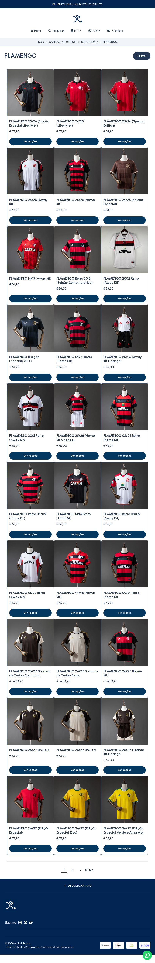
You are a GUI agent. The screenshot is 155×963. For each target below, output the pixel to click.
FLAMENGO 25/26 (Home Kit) (75, 202)
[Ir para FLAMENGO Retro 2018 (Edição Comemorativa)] (77, 249)
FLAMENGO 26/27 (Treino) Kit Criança (123, 752)
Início (41, 42)
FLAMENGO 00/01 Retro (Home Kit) (121, 595)
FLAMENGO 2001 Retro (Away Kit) (26, 437)
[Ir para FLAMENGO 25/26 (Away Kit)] (30, 171)
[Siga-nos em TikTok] (31, 922)
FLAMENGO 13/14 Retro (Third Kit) (73, 516)
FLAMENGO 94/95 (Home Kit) (75, 595)
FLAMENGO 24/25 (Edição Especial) (123, 202)
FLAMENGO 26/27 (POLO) (29, 750)
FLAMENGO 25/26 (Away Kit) (28, 202)
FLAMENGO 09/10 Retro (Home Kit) (74, 359)
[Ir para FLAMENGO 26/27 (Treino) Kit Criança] (124, 721)
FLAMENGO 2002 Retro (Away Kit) (121, 280)
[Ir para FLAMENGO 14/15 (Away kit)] (30, 249)
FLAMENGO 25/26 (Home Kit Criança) (75, 437)
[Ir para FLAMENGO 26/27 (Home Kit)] (124, 642)
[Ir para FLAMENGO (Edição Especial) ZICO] (30, 328)
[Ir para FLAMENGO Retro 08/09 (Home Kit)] (30, 485)
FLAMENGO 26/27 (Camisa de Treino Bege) (77, 673)
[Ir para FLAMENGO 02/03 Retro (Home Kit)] (124, 407)
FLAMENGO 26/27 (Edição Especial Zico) (76, 830)
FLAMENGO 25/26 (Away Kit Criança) (122, 359)
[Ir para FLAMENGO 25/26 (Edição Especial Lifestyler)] (30, 92)
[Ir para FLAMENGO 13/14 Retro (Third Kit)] (77, 485)
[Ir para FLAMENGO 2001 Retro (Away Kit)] (30, 407)
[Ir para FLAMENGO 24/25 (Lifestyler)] (77, 92)
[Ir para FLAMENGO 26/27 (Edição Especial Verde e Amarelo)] (124, 799)
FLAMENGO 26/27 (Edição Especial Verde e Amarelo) (123, 830)
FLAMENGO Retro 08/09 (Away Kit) (121, 516)
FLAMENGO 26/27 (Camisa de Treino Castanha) (30, 673)
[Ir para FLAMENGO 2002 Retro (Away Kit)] (124, 249)
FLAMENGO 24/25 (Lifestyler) (70, 123)
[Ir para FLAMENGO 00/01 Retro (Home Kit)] (124, 564)
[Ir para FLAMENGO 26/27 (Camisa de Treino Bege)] (77, 642)
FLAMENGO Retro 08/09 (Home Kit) (27, 516)
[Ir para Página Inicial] (77, 18)
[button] (141, 56)
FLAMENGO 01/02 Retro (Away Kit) (27, 595)
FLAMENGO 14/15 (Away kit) (30, 278)
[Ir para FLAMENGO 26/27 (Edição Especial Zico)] (77, 799)
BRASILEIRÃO (89, 42)
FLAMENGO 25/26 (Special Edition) (123, 123)
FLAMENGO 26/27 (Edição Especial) (29, 830)
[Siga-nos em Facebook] (25, 922)
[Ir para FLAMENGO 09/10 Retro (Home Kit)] (77, 328)
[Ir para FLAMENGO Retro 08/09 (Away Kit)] (124, 485)
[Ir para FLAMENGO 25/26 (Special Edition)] (124, 92)
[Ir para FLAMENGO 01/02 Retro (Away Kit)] (30, 564)
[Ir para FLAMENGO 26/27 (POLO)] (30, 721)
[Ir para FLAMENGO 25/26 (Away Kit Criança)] (124, 328)
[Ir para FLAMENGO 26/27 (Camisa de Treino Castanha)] (30, 642)
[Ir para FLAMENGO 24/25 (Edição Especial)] (124, 171)
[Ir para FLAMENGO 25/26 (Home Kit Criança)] (77, 407)
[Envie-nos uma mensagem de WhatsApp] (147, 955)
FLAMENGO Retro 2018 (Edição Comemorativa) (74, 280)
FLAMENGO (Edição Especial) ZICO (24, 359)
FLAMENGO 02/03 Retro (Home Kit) (121, 437)
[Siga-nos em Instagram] (20, 922)
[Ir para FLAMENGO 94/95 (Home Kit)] (77, 564)
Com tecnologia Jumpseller (56, 946)
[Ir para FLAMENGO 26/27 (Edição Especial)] (30, 799)
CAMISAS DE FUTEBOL (62, 42)
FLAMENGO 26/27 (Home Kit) (122, 673)
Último (89, 870)
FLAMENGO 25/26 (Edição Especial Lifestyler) (29, 123)
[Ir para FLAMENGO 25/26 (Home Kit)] (77, 171)
